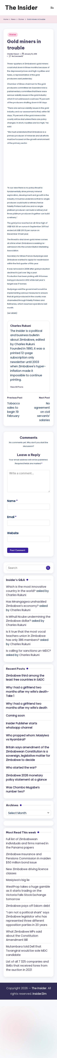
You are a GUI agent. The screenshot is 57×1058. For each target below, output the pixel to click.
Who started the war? (21, 768)
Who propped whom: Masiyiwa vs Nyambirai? (27, 737)
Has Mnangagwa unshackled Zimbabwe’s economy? (26, 604)
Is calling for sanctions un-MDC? (28, 651)
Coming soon (15, 716)
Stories (12, 34)
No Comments (17, 56)
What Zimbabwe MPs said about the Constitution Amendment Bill (24, 936)
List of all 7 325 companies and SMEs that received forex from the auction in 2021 (27, 966)
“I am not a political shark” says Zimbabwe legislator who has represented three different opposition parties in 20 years (27, 919)
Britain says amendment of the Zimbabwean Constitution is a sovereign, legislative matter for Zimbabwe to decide (28, 753)
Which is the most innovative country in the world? (26, 589)
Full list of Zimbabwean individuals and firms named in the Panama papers (27, 843)
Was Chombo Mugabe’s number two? (23, 789)
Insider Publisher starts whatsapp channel (21, 725)
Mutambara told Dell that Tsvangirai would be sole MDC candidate (27, 951)
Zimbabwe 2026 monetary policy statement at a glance (26, 777)
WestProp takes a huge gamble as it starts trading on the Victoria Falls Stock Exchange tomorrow (28, 893)
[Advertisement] (29, 165)
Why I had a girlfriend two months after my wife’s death (26, 706)
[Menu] (52, 7)
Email (11, 517)
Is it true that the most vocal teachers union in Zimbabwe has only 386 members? (26, 636)
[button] (16, 387)
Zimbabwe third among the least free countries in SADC (25, 678)
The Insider (21, 7)
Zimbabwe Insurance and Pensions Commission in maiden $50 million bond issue (28, 858)
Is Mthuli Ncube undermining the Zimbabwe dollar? (28, 619)
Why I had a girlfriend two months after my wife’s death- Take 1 (27, 691)
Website (13, 533)
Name (12, 501)
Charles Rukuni (20, 325)
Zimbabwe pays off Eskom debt (28, 906)
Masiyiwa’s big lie (18, 880)
